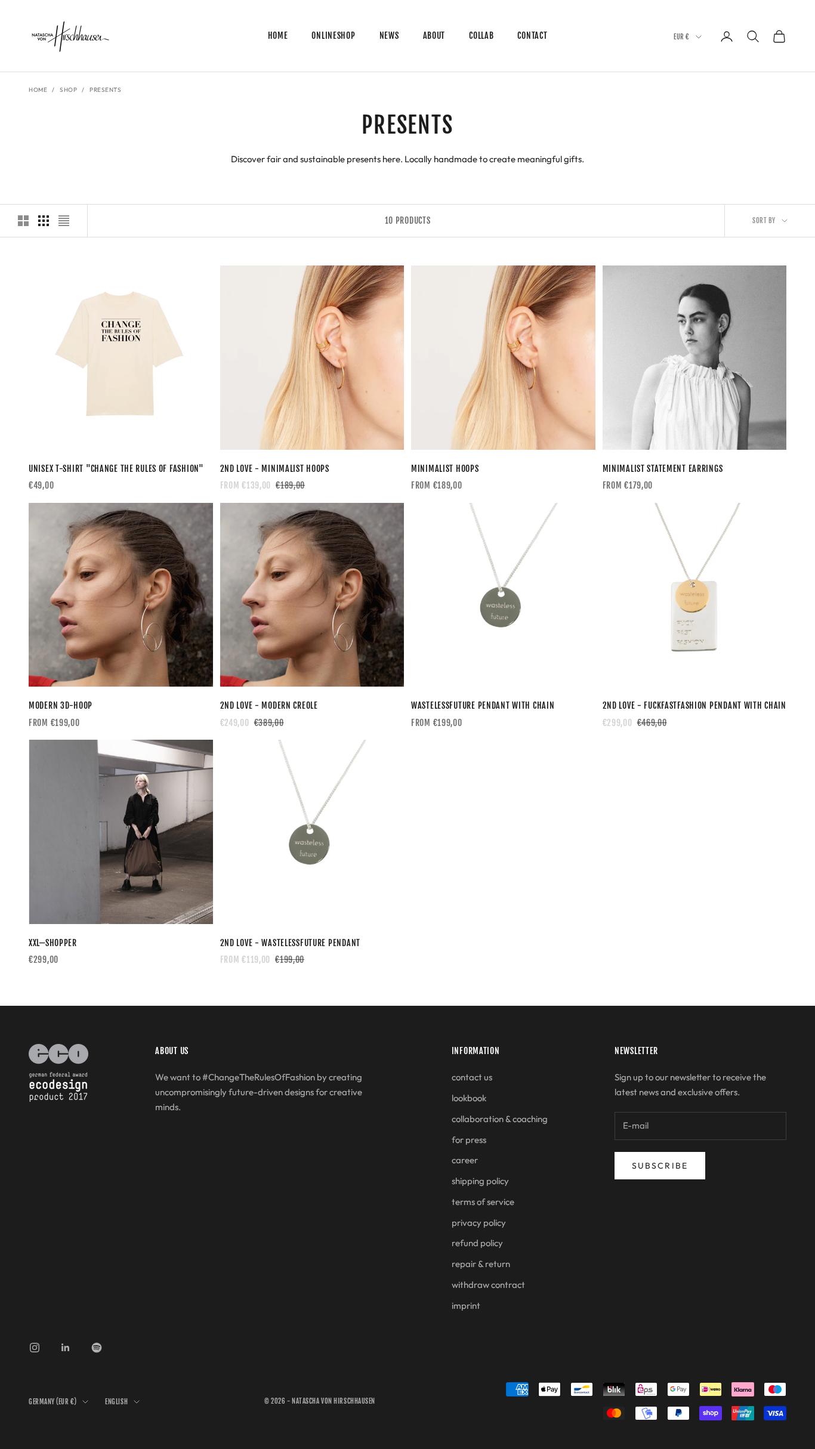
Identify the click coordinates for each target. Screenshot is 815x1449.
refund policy (477, 1243)
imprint (466, 1305)
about (434, 35)
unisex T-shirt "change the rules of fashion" (116, 468)
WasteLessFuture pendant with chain (482, 705)
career (465, 1160)
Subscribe (660, 1165)
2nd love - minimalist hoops (274, 468)
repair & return (481, 1263)
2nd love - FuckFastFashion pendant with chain (694, 705)
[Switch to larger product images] (23, 221)
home (278, 35)
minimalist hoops (445, 468)
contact (532, 35)
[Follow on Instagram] (35, 1348)
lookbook (469, 1098)
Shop (68, 90)
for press (469, 1139)
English (116, 1402)
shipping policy (480, 1181)
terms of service (483, 1201)
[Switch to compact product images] (63, 221)
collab (481, 35)
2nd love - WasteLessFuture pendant (290, 943)
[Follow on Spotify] (97, 1348)
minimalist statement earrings (663, 468)
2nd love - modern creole (269, 705)
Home (38, 90)
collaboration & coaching (500, 1118)
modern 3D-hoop (60, 705)
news (389, 35)
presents (105, 90)
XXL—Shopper (53, 943)
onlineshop (333, 35)
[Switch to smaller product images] (43, 221)
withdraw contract (488, 1284)
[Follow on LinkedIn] (66, 1348)
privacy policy (479, 1222)
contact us (472, 1077)
